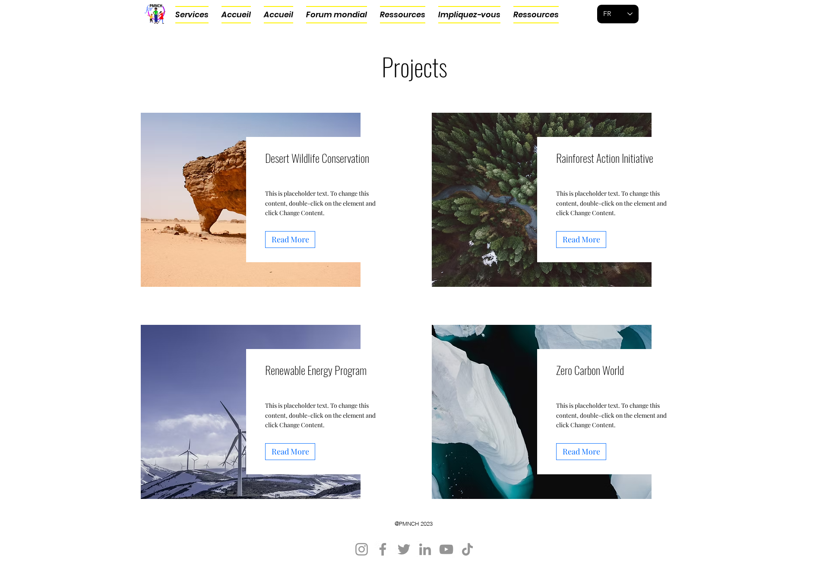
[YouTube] (446, 549)
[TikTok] (467, 549)
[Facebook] (382, 549)
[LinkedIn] (425, 549)
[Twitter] (404, 549)
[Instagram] (361, 549)
